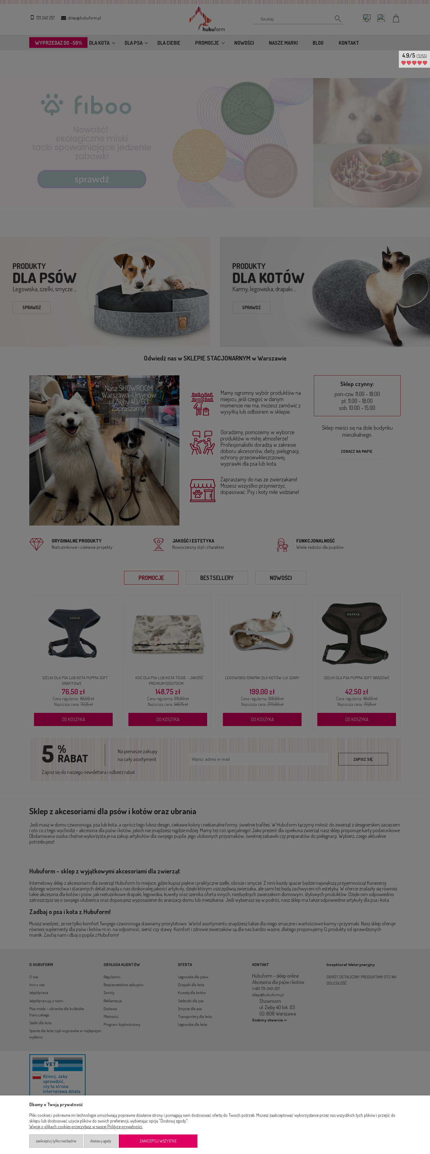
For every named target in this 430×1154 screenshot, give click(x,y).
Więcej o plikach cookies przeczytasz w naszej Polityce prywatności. (86, 1126)
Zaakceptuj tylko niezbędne (56, 1141)
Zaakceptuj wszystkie (158, 1141)
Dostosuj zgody (100, 1141)
